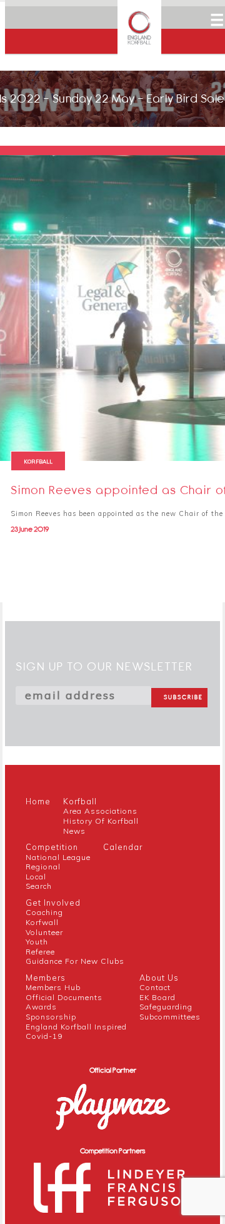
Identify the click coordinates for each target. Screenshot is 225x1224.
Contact (155, 987)
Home (38, 801)
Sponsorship (51, 1016)
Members (46, 978)
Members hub (53, 987)
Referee (40, 951)
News (74, 831)
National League (58, 857)
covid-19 (44, 1036)
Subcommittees (170, 1016)
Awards (41, 1006)
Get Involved (53, 903)
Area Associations (100, 811)
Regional (43, 866)
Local (36, 876)
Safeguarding (165, 1006)
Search (39, 886)
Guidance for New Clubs (75, 961)
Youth (37, 941)
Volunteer (44, 932)
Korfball (80, 801)
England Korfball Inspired (76, 1026)
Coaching (44, 912)
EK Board (157, 997)
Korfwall (42, 922)
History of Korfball (101, 821)
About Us (159, 978)
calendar (122, 847)
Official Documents (64, 997)
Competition (52, 847)
